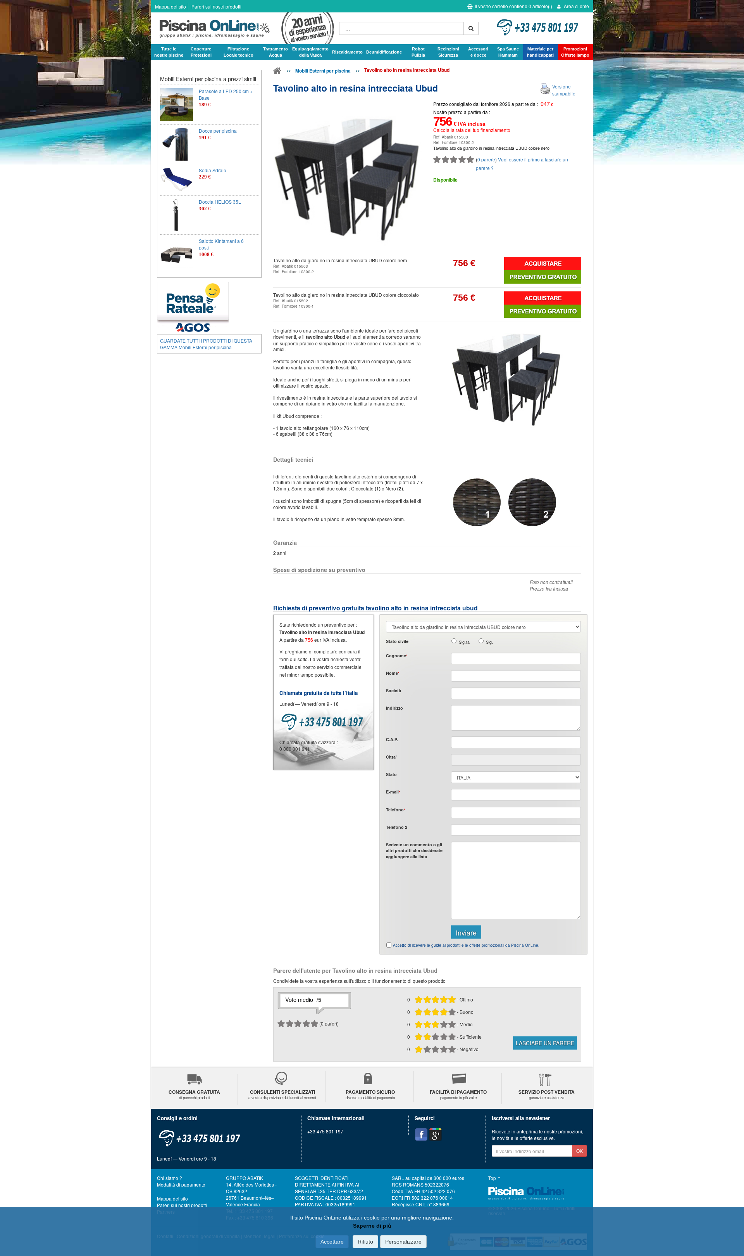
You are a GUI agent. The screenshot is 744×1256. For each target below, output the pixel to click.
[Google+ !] (435, 1134)
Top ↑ (494, 1178)
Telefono (395, 810)
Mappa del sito (170, 6)
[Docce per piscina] (176, 144)
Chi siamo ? (169, 1178)
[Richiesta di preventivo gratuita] (542, 276)
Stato (391, 774)
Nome (392, 673)
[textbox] (516, 742)
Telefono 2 (396, 827)
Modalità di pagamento (181, 1184)
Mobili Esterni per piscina (323, 70)
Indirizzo (394, 708)
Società (393, 690)
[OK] (471, 28)
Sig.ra (464, 642)
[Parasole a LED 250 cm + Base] (176, 104)
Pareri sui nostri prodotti (216, 6)
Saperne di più (372, 1226)
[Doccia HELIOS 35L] (176, 215)
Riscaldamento (347, 52)
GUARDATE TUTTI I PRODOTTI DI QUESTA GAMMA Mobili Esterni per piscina (206, 343)
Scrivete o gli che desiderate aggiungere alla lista (414, 850)
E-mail (393, 792)
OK (579, 1150)
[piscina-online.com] (243, 28)
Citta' (391, 757)
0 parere (486, 159)
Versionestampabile (563, 89)
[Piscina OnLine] (277, 72)
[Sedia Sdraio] (176, 179)
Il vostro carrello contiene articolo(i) (513, 6)
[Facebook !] (421, 1134)
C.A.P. (392, 739)
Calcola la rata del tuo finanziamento (471, 129)
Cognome (396, 655)
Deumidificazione (384, 52)
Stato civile (397, 641)
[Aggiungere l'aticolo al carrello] (542, 263)
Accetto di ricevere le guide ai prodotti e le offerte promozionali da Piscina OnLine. (466, 945)
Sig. (489, 642)
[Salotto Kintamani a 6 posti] (176, 254)
